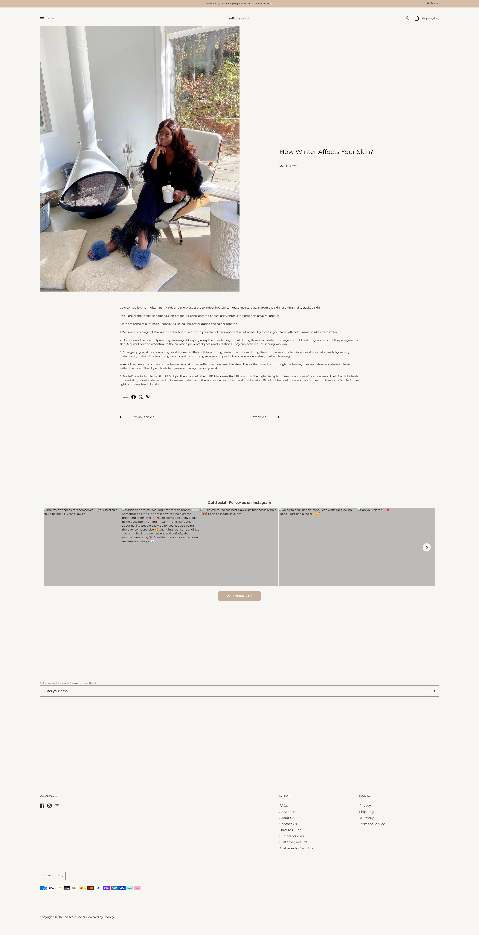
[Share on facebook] (133, 397)
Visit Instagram (239, 596)
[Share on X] (140, 397)
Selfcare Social (75, 917)
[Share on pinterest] (147, 397)
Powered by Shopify (100, 917)
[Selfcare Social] (239, 18)
